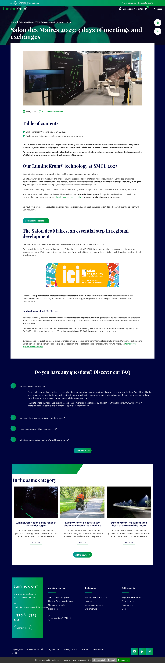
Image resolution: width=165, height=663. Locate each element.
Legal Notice (54, 649)
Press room (53, 608)
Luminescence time (94, 605)
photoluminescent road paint (68, 197)
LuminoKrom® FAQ (59, 618)
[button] (82, 386)
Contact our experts (34, 220)
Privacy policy (70, 649)
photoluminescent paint (39, 405)
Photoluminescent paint (96, 597)
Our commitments (56, 605)
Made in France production (60, 601)
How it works (91, 601)
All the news (81, 555)
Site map (85, 649)
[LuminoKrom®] (15, 8)
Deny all (111, 660)
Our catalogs (130, 3)
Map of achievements (131, 597)
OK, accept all (99, 660)
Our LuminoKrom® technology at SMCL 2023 (46, 132)
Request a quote (145, 3)
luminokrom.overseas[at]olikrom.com (31, 605)
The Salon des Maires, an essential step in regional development (54, 136)
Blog (124, 608)
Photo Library (128, 601)
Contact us (81, 450)
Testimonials (127, 605)
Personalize (123, 660)
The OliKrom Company (58, 597)
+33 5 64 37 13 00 (25, 617)
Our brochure (91, 608)
